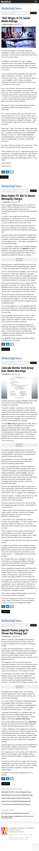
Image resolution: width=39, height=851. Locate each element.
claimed (25, 248)
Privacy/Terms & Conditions (15, 832)
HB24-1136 (11, 424)
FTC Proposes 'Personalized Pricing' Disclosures (16, 804)
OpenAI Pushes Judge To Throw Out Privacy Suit (15, 798)
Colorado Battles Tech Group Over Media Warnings (17, 795)
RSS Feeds (11, 830)
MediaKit (21, 828)
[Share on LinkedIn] (7, 172)
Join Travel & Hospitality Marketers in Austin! (15, 813)
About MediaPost (13, 828)
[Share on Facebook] (3, 172)
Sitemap (17, 830)
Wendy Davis (7, 202)
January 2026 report (23, 719)
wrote (24, 473)
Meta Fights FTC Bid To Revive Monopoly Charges (16, 792)
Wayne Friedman (8, 24)
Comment (4, 177)
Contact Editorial (29, 828)
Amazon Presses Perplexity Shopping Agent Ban (16, 801)
